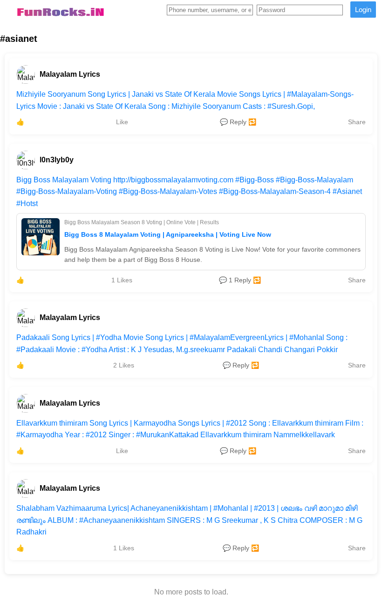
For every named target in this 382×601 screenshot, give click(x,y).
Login (363, 9)
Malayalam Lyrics (70, 74)
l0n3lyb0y (57, 160)
